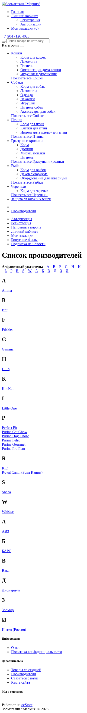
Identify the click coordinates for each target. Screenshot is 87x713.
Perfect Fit (9, 428)
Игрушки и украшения (38, 74)
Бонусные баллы (24, 240)
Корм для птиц (32, 124)
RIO (5, 468)
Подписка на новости (28, 244)
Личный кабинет (24, 231)
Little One (9, 408)
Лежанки (27, 99)
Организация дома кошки (40, 70)
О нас (15, 648)
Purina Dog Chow (15, 436)
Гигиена (26, 66)
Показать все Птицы (27, 136)
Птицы (16, 120)
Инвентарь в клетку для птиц (43, 132)
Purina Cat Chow (14, 432)
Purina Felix (11, 440)
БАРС (6, 551)
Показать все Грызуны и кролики (37, 161)
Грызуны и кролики (27, 141)
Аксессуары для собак (37, 111)
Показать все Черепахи (29, 195)
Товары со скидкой (26, 670)
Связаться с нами (24, 678)
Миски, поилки (32, 153)
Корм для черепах (34, 191)
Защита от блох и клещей (31, 199)
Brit (4, 310)
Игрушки (27, 103)
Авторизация (30, 24)
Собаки (17, 82)
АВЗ (5, 531)
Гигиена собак (31, 107)
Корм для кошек (33, 57)
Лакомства (28, 61)
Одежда (26, 95)
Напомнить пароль (26, 227)
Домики (26, 149)
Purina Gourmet (13, 444)
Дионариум (11, 590)
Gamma (7, 349)
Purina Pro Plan (13, 448)
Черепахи (18, 186)
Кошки (16, 53)
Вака (6, 570)
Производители (23, 211)
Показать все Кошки (27, 78)
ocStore (26, 705)
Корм (24, 145)
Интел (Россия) (14, 630)
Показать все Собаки (27, 116)
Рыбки (16, 166)
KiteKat (7, 389)
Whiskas (8, 512)
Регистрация (30, 20)
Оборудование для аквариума (43, 178)
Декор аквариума (34, 174)
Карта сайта (20, 682)
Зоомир (8, 610)
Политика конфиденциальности (36, 652)
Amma (7, 290)
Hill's (6, 369)
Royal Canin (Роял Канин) (22, 472)
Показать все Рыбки (27, 182)
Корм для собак (32, 86)
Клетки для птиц (33, 128)
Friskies (7, 329)
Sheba (6, 492)
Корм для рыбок (33, 170)
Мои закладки (22, 236)
